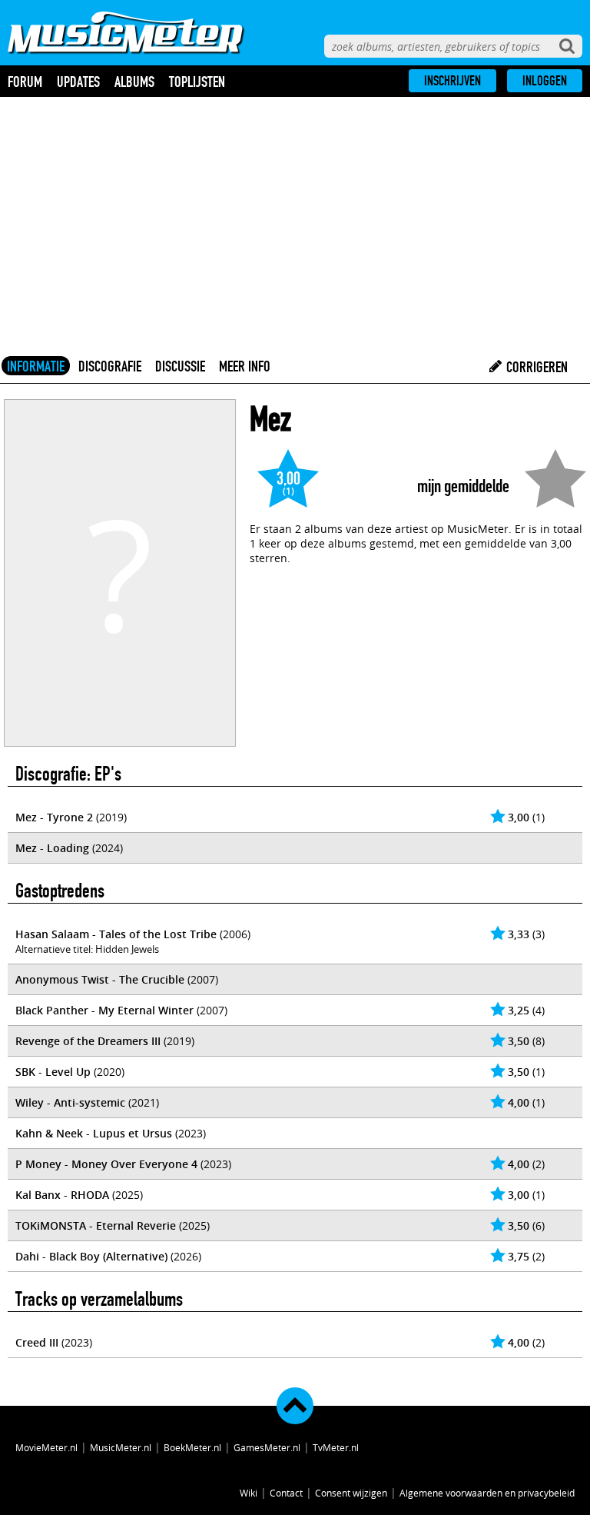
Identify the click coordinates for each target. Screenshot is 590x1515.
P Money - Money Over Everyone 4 (106, 1164)
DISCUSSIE (180, 366)
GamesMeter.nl (267, 1447)
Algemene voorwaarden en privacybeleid (487, 1493)
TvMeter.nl (336, 1447)
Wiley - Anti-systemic (70, 1102)
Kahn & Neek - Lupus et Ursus (93, 1133)
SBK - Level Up (53, 1071)
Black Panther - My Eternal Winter (104, 1010)
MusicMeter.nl (120, 1447)
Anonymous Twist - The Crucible (99, 979)
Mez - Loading (52, 848)
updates (78, 81)
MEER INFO (244, 366)
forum (25, 81)
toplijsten (197, 81)
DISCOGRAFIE (109, 366)
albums (134, 81)
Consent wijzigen (351, 1493)
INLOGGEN (544, 80)
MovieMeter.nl (46, 1447)
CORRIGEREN (535, 367)
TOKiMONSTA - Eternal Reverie (95, 1225)
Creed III (36, 1342)
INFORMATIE (36, 366)
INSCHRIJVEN (452, 80)
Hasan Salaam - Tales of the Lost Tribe (116, 934)
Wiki (248, 1493)
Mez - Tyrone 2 (54, 817)
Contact (286, 1493)
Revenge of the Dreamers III (88, 1041)
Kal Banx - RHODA (62, 1194)
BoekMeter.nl (192, 1447)
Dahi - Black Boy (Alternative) (91, 1256)
